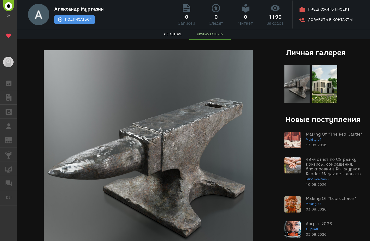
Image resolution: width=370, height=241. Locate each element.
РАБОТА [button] (8, 126)
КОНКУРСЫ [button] (8, 154)
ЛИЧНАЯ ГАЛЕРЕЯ (210, 34)
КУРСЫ (8, 169)
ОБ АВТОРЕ (173, 34)
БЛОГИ (8, 112)
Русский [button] (11, 197)
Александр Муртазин (79, 9)
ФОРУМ (8, 183)
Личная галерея (315, 52)
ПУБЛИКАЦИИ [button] (8, 97)
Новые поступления (323, 119)
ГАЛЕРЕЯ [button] (8, 83)
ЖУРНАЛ (11, 139)
